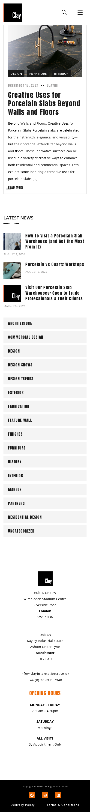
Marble (14, 489)
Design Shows (20, 365)
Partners (16, 503)
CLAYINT (53, 85)
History (15, 461)
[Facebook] (32, 795)
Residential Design (25, 517)
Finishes (15, 434)
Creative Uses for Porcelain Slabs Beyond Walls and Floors (44, 103)
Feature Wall (20, 420)
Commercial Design (25, 337)
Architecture (20, 323)
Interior (61, 74)
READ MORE (16, 187)
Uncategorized (21, 531)
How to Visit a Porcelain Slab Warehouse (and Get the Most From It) (54, 241)
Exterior (16, 392)
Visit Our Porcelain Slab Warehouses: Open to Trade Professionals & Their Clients (54, 293)
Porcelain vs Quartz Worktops (54, 264)
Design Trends (20, 378)
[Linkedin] (58, 795)
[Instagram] (45, 795)
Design (16, 74)
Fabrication (19, 406)
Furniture (38, 74)
